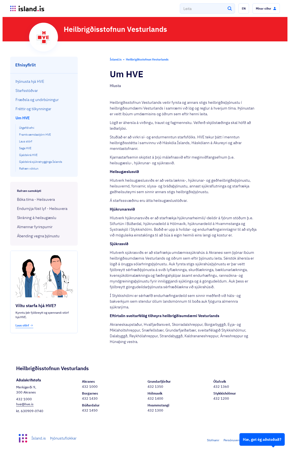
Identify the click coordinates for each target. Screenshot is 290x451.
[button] (243, 8)
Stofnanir (213, 440)
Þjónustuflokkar (63, 438)
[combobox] (207, 8)
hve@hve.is (25, 404)
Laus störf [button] (22, 325)
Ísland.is (38, 438)
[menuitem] (44, 81)
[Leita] (229, 8)
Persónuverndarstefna (238, 440)
